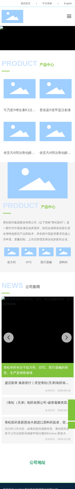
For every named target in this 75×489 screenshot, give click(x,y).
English (68, 3)
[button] (67, 338)
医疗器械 (46, 262)
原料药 (63, 262)
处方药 (11, 262)
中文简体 (47, 3)
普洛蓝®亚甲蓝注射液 (55, 110)
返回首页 (25, 3)
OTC (29, 262)
